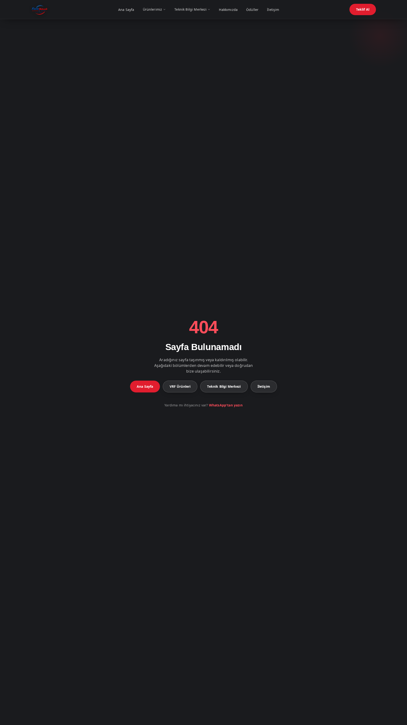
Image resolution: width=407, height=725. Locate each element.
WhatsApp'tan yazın (226, 405)
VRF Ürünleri (180, 386)
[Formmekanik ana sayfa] (39, 9)
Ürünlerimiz (152, 9)
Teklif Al (362, 9)
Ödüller (252, 9)
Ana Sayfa (126, 9)
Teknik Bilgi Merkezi (190, 9)
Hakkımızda (228, 9)
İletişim (273, 9)
